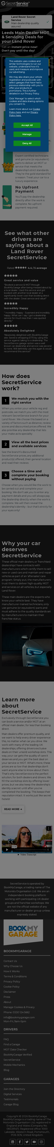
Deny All (27, 143)
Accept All (27, 125)
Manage (27, 134)
